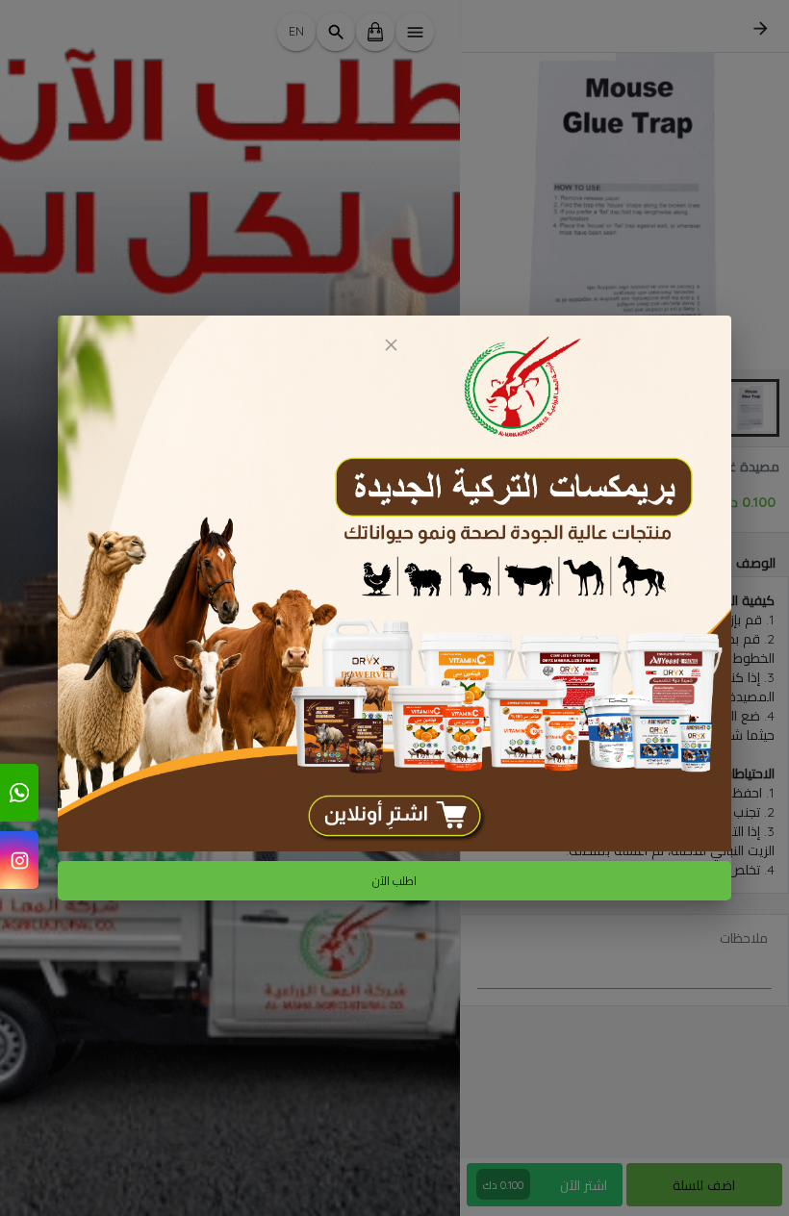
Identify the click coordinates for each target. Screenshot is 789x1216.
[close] (391, 345)
